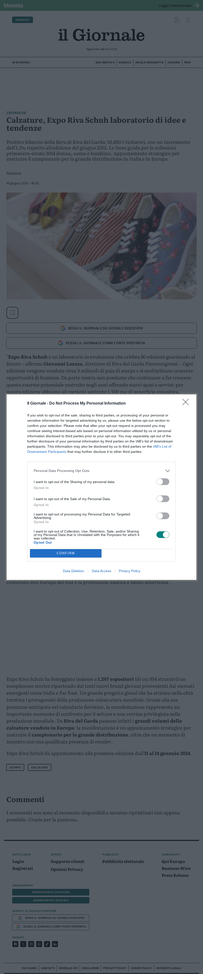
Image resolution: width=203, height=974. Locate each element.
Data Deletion (73, 571)
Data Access (101, 571)
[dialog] (101, 487)
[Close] (187, 403)
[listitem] (101, 470)
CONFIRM (66, 553)
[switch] (162, 481)
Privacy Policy (129, 571)
